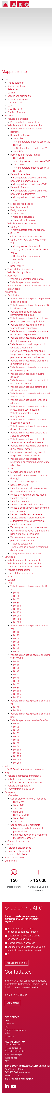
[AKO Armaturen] (17, 4)
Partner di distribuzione (15, 1030)
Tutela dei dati (11, 1058)
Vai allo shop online (16, 962)
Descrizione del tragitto (15, 1051)
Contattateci (12, 1003)
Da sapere (9, 1036)
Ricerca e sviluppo (13, 1048)
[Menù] (44, 4)
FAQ (6, 1027)
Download (9, 1023)
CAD (7, 1020)
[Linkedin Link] (7, 1086)
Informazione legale (13, 1054)
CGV (7, 1061)
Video (7, 1033)
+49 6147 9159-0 (13, 1075)
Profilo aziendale (12, 1044)
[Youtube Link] (13, 1086)
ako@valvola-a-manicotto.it (19, 1079)
